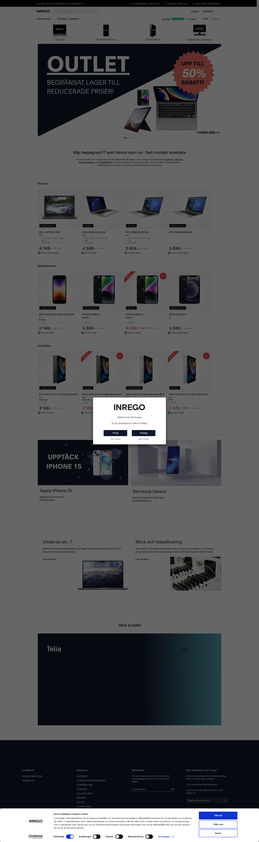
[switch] (96, 836)
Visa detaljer (164, 837)
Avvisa (218, 833)
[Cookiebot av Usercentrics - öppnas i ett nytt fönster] (36, 837)
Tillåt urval (218, 824)
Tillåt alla (218, 815)
